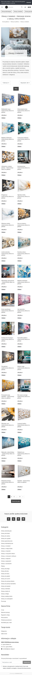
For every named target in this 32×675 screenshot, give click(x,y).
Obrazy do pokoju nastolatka (8, 583)
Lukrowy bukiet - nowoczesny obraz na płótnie (23, 425)
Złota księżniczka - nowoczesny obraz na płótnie (23, 110)
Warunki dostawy (5, 612)
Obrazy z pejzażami (6, 561)
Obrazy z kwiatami (18, 11)
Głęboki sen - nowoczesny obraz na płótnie (23, 454)
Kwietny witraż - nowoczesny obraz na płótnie (23, 253)
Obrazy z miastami (5, 551)
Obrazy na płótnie (15, 21)
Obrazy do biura (5, 573)
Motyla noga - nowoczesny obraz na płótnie (23, 368)
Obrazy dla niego (5, 568)
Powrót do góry (16, 501)
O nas (2, 610)
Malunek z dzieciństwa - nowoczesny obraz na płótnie (7, 454)
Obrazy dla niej (4, 571)
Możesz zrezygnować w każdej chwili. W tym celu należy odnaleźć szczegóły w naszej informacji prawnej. (17, 667)
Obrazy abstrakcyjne (6, 11)
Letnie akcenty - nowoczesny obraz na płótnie (7, 253)
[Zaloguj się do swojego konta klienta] (25, 7)
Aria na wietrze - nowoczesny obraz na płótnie (23, 225)
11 (19, 496)
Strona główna (5, 21)
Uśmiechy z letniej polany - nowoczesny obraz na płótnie (7, 168)
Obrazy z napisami (5, 558)
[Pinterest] (18, 519)
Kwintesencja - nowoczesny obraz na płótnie (23, 168)
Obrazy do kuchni (5, 578)
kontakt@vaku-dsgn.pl (7, 649)
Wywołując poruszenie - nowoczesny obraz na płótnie (7, 282)
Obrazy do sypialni (5, 538)
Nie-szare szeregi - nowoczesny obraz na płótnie (23, 396)
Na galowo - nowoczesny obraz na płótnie (7, 368)
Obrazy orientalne (5, 588)
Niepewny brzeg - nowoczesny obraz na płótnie (7, 482)
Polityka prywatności (6, 620)
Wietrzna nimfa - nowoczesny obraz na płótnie (7, 225)
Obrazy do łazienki (5, 586)
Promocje (3, 601)
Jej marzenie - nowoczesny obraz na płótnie (23, 311)
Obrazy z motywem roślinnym (8, 556)
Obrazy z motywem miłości (8, 553)
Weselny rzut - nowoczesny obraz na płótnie (7, 425)
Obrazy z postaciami (6, 563)
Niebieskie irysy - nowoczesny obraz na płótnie (7, 110)
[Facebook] (8, 519)
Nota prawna (4, 617)
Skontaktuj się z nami (6, 622)
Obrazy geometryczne (6, 541)
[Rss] (13, 519)
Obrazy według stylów (6, 596)
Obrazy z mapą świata (6, 548)
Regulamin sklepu (5, 615)
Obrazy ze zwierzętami (7, 598)
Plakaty (3, 566)
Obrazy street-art (5, 591)
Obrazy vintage (5, 593)
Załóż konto (4, 633)
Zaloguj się (3, 631)
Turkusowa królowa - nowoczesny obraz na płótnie (23, 139)
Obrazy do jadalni (5, 576)
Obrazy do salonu (5, 536)
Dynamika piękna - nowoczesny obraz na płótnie (23, 339)
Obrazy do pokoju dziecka (7, 581)
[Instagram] (23, 519)
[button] (29, 7)
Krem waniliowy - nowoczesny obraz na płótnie (7, 311)
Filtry (16, 88)
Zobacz (3, 117)
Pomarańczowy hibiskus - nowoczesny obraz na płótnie (7, 396)
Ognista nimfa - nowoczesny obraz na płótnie (23, 196)
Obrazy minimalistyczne (7, 543)
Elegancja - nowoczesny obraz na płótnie (7, 196)
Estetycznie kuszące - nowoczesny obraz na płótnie (7, 339)
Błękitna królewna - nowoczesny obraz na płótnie (7, 139)
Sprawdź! (29, 2)
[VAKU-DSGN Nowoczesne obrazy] (9, 7)
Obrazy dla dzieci (5, 533)
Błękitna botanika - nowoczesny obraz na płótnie (23, 282)
